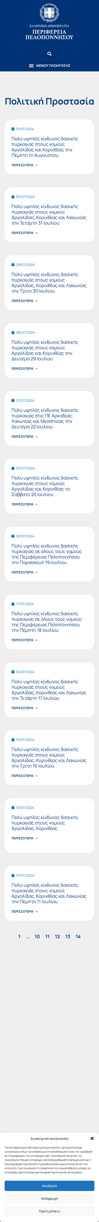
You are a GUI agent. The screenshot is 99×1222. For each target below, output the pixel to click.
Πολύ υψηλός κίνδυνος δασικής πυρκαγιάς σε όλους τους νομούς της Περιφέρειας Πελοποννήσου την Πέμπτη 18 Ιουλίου (47, 621)
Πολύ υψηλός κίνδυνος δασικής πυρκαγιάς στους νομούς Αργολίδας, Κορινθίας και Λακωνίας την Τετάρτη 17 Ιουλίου (49, 689)
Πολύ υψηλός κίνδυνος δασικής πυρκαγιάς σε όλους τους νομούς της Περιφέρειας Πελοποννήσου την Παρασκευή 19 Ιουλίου (47, 554)
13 (67, 936)
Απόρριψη (49, 1198)
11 (47, 936)
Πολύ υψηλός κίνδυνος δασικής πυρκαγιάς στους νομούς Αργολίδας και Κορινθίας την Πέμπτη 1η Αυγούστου (45, 146)
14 (78, 936)
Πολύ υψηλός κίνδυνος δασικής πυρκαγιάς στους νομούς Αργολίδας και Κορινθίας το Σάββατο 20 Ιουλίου (45, 486)
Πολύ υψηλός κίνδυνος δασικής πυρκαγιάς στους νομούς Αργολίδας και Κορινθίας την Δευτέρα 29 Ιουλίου (45, 350)
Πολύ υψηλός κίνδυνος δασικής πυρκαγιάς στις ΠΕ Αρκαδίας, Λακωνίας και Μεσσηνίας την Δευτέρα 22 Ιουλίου (45, 418)
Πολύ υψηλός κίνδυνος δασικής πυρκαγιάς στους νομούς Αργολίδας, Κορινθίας (45, 822)
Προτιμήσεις (49, 1211)
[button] (92, 1138)
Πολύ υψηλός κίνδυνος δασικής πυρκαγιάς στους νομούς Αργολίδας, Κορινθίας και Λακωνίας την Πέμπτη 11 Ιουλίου (49, 893)
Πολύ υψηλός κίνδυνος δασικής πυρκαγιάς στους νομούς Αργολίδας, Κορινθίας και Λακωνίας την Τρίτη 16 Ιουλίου (49, 757)
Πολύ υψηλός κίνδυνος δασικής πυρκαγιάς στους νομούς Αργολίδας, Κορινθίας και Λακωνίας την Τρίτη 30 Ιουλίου (49, 282)
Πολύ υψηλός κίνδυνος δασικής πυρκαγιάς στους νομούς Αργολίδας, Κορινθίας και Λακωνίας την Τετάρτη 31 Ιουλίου (49, 214)
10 (37, 936)
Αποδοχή (49, 1185)
